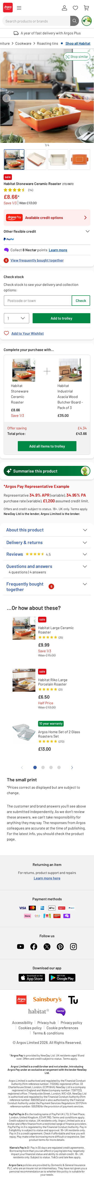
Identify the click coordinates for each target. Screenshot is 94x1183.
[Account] (64, 8)
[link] (47, 259)
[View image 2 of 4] (36, 159)
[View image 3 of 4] (58, 159)
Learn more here (47, 878)
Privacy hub (46, 1022)
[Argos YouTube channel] (20, 946)
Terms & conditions (48, 1033)
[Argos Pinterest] (60, 946)
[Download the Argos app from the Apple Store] (31, 980)
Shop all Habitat (77, 43)
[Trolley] (86, 8)
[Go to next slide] (87, 98)
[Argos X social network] (47, 946)
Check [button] (81, 300)
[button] (77, 57)
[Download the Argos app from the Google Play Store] (62, 980)
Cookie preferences (62, 1027)
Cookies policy (30, 1027)
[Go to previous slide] (6, 98)
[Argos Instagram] (73, 946)
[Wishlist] (75, 8)
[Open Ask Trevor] (87, 21)
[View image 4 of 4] (80, 159)
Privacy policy (71, 1022)
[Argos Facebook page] (33, 946)
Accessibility (22, 1022)
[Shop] (18, 8)
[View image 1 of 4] (14, 159)
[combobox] (36, 21)
